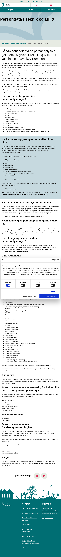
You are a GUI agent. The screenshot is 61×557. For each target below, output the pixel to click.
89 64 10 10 (10, 408)
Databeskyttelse (47, 508)
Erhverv (30, 10)
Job (28, 1)
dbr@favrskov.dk (48, 80)
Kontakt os (25, 548)
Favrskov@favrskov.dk (12, 406)
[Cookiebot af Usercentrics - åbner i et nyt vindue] (52, 260)
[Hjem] (6, 5)
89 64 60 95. (25, 435)
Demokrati (51, 10)
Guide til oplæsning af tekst (50, 511)
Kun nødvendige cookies (30, 296)
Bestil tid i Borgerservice (29, 536)
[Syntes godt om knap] (37, 476)
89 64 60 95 (33, 80)
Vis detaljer (53, 291)
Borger (10, 10)
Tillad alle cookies (50, 296)
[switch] (23, 285)
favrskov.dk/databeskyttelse (37, 84)
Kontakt (21, 1)
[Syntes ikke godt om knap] (44, 476)
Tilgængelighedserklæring (49, 513)
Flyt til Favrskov (37, 1)
